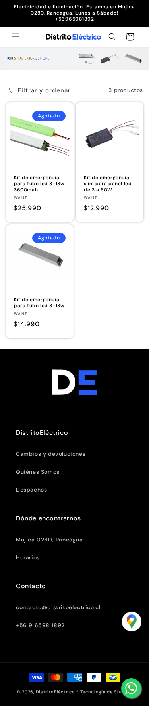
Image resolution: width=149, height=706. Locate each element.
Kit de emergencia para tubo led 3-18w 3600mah (39, 183)
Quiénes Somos (38, 471)
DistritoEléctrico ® (57, 692)
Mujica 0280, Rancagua (49, 539)
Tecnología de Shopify (106, 692)
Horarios (28, 557)
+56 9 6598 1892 (40, 625)
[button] (16, 37)
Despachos (31, 489)
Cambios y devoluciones (50, 453)
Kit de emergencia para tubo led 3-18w (39, 303)
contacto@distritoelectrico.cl (58, 607)
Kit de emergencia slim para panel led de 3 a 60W (108, 183)
